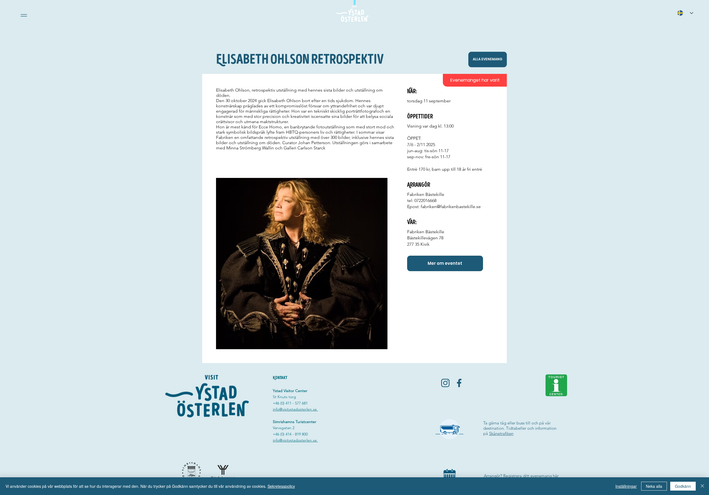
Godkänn (683, 486)
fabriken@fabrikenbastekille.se (451, 206)
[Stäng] (702, 486)
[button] (23, 15)
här (556, 475)
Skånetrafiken (501, 433)
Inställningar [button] (626, 486)
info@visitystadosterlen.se (295, 409)
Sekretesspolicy (281, 486)
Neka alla (654, 486)
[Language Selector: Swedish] (685, 13)
